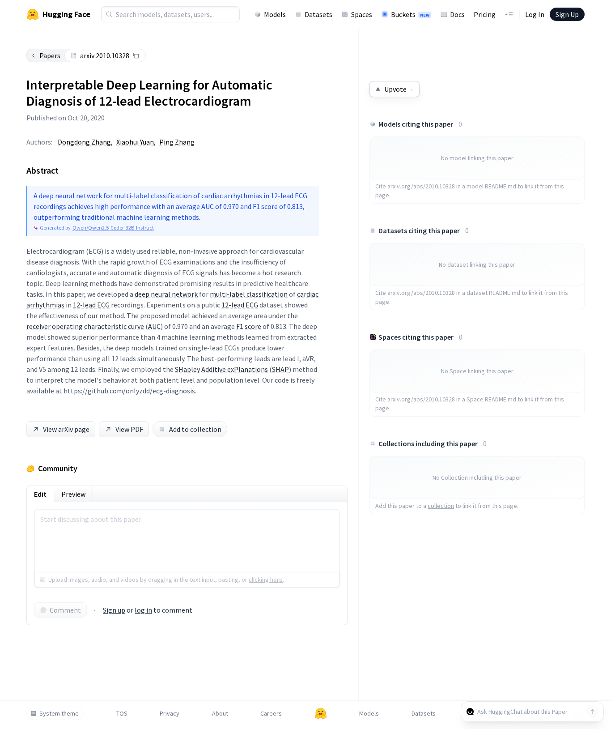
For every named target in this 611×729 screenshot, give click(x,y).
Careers (271, 713)
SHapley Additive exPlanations (221, 369)
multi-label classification (249, 294)
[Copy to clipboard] (136, 55)
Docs (457, 14)
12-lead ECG (91, 304)
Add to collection (195, 429)
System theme (59, 713)
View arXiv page (66, 429)
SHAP (280, 369)
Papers (49, 55)
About (220, 713)
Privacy (169, 713)
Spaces (361, 14)
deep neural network (166, 294)
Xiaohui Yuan (135, 141)
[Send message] (592, 711)
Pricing (485, 14)
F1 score (248, 326)
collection (441, 506)
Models (275, 14)
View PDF (129, 429)
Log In (534, 14)
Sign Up (567, 14)
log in (143, 609)
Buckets (410, 14)
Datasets (318, 14)
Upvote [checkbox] (398, 89)
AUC (154, 326)
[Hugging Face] (320, 713)
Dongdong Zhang (84, 141)
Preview (73, 494)
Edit (40, 494)
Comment (65, 609)
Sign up (114, 609)
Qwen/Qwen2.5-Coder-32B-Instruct (113, 227)
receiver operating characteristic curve (85, 326)
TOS (121, 713)
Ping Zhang (177, 141)
